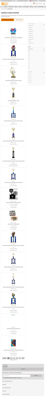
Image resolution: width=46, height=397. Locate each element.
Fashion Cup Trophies (31, 33)
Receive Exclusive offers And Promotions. (10, 377)
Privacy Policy (19, 377)
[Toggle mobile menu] (44, 3)
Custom (13, 37)
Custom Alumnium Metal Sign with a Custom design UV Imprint (13, 350)
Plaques (20, 6)
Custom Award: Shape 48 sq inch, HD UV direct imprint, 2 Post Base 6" (13, 307)
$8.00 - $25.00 (30, 78)
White (29, 68)
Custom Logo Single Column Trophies (13, 100)
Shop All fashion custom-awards (7, 19)
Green (29, 59)
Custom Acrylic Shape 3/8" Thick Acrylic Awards (13, 202)
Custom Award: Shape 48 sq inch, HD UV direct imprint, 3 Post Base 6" (13, 245)
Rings (36, 6)
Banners (31, 6)
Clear (29, 55)
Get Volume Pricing (19, 19)
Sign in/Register (39, 3)
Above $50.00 (30, 82)
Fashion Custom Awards (31, 35)
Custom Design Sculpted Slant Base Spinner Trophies (13, 80)
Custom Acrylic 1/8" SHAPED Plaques (13, 224)
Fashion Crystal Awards (31, 31)
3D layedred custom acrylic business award (13, 328)
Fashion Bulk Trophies (31, 29)
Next (23, 358)
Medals (16, 6)
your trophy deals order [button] (7, 387)
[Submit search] (31, 4)
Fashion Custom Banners (31, 37)
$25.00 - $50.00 (30, 80)
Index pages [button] (4, 384)
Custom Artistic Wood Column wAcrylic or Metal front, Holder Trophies (13, 161)
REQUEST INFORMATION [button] (6, 394)
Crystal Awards (40, 6)
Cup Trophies (11, 6)
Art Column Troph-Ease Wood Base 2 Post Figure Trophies (13, 182)
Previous (4, 358)
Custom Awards (26, 6)
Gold (29, 57)
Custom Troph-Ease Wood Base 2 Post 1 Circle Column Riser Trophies (13, 287)
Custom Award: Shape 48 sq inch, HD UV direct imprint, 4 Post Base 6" (13, 59)
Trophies (5, 6)
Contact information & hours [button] (7, 381)
